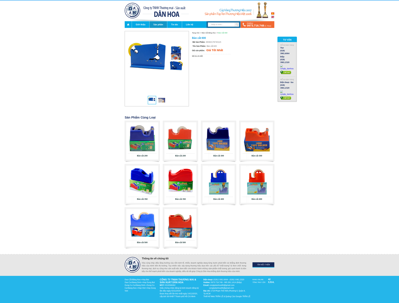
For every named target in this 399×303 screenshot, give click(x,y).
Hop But (145, 280)
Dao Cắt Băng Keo (133, 280)
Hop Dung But (149, 282)
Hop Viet (141, 288)
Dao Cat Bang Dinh (133, 282)
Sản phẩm (158, 24)
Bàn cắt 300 (218, 156)
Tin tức (174, 24)
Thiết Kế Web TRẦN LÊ (213, 296)
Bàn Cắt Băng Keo (209, 33)
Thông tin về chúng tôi (155, 258)
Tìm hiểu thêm (263, 265)
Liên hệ (189, 24)
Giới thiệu (140, 24)
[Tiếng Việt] (272, 14)
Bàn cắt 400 (218, 199)
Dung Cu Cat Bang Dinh (135, 285)
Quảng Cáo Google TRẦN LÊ (237, 296)
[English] (272, 17)
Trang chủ (128, 24)
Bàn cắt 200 (142, 156)
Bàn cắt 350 (142, 199)
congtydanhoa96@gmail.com (221, 285)
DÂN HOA (132, 10)
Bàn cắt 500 (142, 242)
